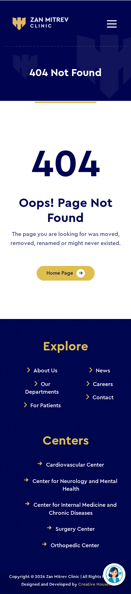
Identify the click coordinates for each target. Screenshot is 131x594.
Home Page (59, 273)
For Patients (45, 405)
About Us (45, 370)
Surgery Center (75, 529)
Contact (103, 397)
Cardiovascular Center (75, 465)
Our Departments (42, 388)
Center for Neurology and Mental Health (74, 485)
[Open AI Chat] (114, 574)
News (103, 370)
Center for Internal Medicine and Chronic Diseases (75, 508)
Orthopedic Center (75, 545)
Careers (103, 384)
